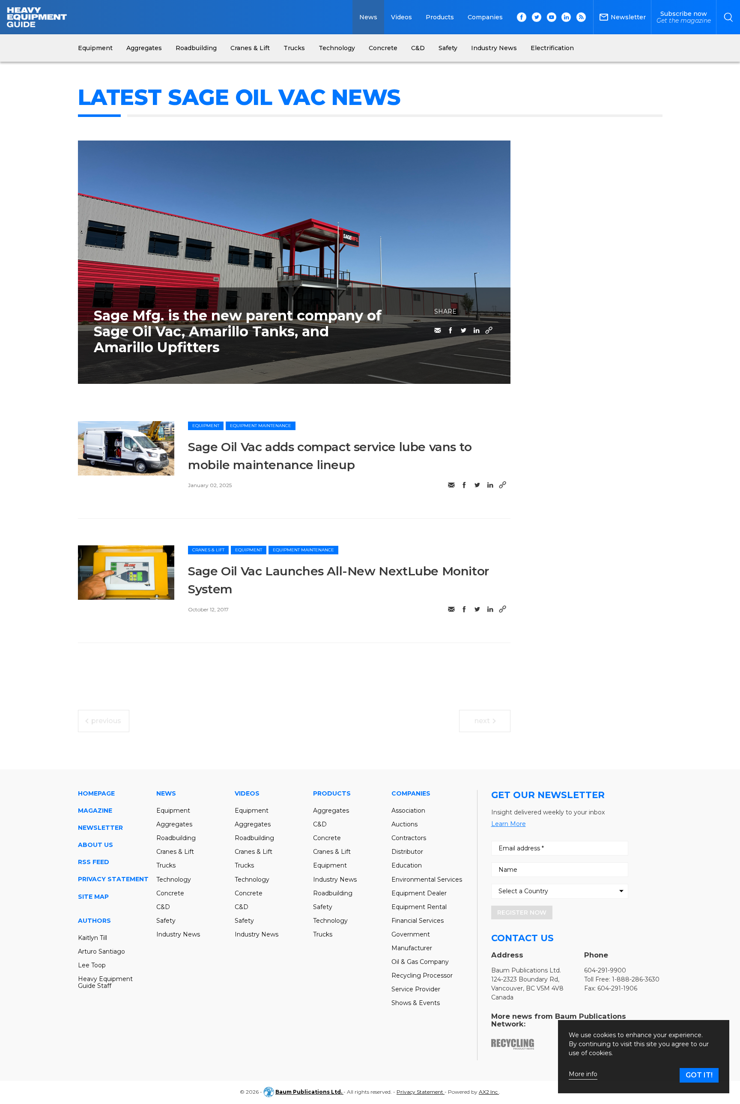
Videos (401, 17)
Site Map (93, 896)
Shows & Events (415, 1002)
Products (440, 17)
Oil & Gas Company (420, 961)
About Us (95, 844)
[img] (126, 448)
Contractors (408, 838)
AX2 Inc (489, 1092)
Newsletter (100, 827)
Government (410, 934)
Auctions (404, 824)
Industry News (178, 934)
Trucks (166, 865)
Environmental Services (426, 879)
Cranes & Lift (208, 550)
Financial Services (417, 920)
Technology (173, 879)
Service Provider (415, 989)
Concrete (170, 893)
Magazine (95, 810)
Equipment (205, 425)
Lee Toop (92, 965)
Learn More (508, 824)
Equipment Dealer (419, 893)
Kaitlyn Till (92, 937)
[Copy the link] (489, 330)
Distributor (407, 851)
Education (406, 865)
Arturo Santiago (101, 951)
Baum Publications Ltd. (309, 1092)
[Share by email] (437, 330)
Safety (166, 920)
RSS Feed (93, 862)
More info (583, 1074)
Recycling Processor (422, 975)
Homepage (96, 793)
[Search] (728, 17)
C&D (163, 907)
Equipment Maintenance (260, 425)
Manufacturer (411, 948)
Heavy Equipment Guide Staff (105, 982)
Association (408, 810)
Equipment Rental (419, 907)
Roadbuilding (176, 838)
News (368, 17)
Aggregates (174, 824)
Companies (485, 17)
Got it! (699, 1075)
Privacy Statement (113, 879)
